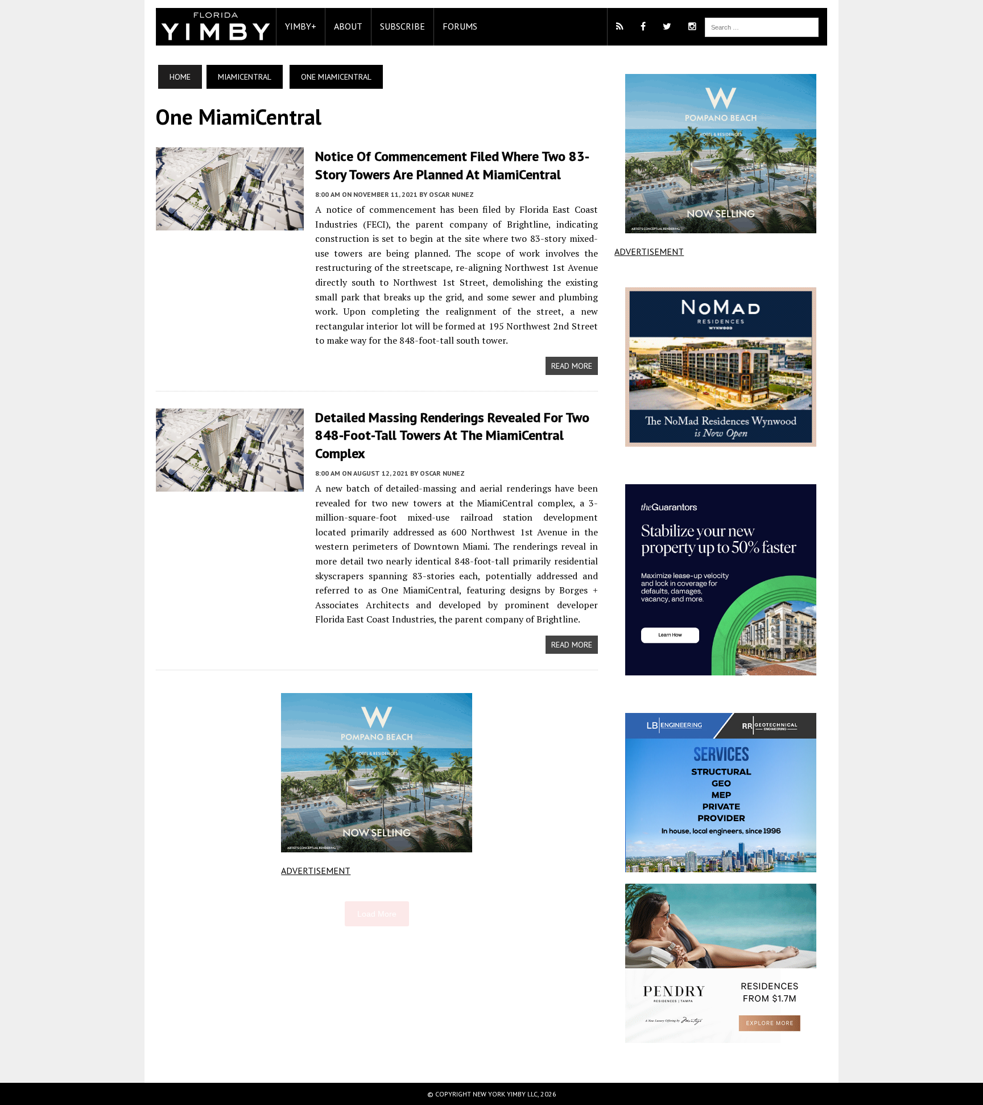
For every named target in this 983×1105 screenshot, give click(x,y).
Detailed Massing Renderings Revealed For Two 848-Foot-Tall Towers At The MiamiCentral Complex (452, 435)
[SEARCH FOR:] (762, 26)
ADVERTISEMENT (315, 870)
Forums (460, 26)
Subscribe (402, 26)
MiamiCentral (244, 77)
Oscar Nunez (451, 194)
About (348, 26)
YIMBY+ (300, 26)
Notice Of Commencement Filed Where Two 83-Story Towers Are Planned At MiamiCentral (452, 165)
